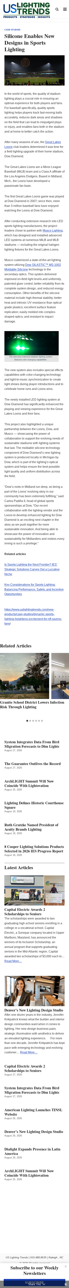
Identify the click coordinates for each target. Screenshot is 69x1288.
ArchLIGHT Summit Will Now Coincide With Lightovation (29, 783)
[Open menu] (65, 9)
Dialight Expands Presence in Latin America (32, 1151)
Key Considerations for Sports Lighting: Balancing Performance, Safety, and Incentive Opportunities (34, 589)
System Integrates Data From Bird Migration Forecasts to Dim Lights (31, 744)
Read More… (13, 961)
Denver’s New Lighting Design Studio (33, 1010)
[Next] (63, 685)
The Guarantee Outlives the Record (32, 764)
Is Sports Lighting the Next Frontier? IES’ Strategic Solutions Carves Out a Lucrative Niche (32, 569)
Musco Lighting (53, 230)
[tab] (27, 721)
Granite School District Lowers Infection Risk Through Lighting (32, 705)
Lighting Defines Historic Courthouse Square (34, 805)
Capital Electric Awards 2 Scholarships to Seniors (24, 911)
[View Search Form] (57, 9)
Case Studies (12, 30)
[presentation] (34, 676)
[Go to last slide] (6, 685)
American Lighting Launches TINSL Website (33, 1112)
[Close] (65, 1266)
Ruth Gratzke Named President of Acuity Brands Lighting (31, 827)
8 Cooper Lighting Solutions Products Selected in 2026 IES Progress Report (34, 848)
